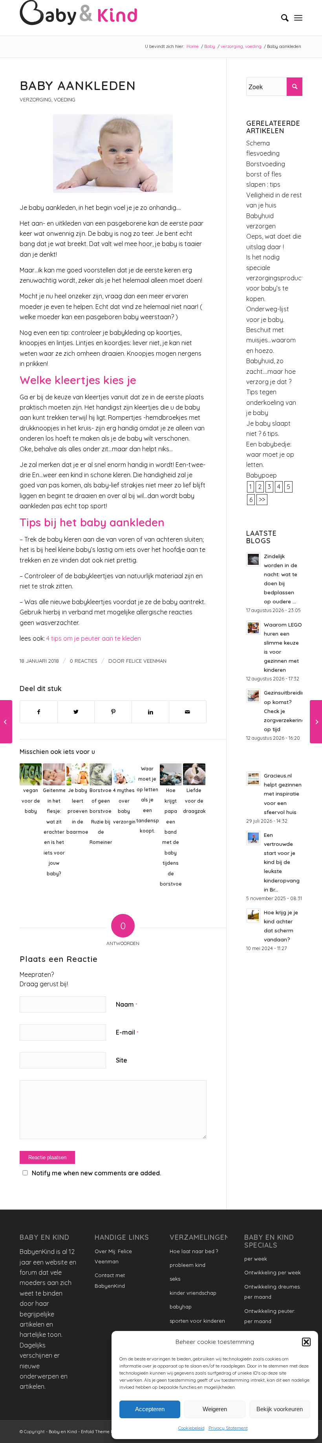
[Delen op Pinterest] (113, 712)
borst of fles (264, 174)
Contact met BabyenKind (110, 1280)
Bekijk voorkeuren (279, 1409)
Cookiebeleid (191, 1428)
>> (262, 500)
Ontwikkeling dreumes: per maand (272, 1291)
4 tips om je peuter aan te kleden (93, 638)
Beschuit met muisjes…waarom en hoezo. (271, 340)
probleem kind (187, 1265)
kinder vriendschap (193, 1293)
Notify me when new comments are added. (96, 1173)
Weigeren (215, 1409)
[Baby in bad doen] (316, 721)
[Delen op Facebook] (38, 712)
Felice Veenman (146, 661)
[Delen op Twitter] (76, 712)
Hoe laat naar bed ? (194, 1251)
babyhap (181, 1306)
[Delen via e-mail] (187, 712)
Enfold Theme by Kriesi (105, 1431)
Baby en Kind (63, 1431)
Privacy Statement (228, 1428)
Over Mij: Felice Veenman (113, 1256)
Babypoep (261, 475)
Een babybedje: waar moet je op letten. (270, 454)
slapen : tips (263, 184)
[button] (306, 1342)
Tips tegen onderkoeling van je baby (271, 402)
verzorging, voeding (47, 99)
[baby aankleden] (113, 153)
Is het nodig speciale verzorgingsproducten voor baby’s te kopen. (278, 278)
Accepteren (150, 1409)
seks (175, 1279)
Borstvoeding (265, 164)
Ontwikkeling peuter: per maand (269, 1316)
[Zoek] (281, 17)
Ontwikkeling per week (272, 1272)
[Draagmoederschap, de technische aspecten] (6, 721)
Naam (126, 1004)
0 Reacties (83, 661)
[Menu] (298, 17)
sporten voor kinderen (197, 1321)
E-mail (127, 1032)
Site (121, 1060)
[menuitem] (281, 17)
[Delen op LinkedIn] (150, 712)
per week (255, 1259)
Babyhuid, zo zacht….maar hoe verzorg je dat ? (271, 371)
